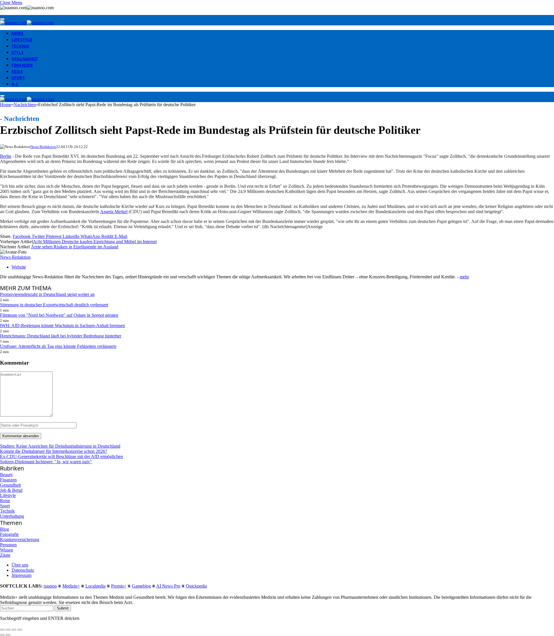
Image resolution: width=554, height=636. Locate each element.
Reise (17, 71)
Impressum (21, 575)
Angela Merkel (114, 211)
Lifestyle (22, 39)
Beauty (6, 474)
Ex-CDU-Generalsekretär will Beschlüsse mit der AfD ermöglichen (61, 456)
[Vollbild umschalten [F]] (14, 630)
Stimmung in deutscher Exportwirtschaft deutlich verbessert (54, 304)
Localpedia (95, 586)
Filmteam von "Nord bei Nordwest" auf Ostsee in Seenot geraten (59, 315)
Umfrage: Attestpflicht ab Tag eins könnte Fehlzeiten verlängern (58, 346)
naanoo (50, 586)
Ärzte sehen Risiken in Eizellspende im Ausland (74, 246)
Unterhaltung (12, 516)
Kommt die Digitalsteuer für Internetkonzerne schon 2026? (53, 451)
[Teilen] (8, 630)
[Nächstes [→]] (8, 635)
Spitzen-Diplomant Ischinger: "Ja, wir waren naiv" (46, 461)
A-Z (15, 84)
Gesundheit (25, 58)
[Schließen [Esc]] (2, 630)
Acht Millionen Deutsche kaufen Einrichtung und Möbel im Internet (95, 241)
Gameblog (141, 586)
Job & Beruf (11, 490)
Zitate (5, 555)
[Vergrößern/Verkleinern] (19, 630)
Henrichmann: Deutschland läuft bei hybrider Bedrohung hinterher (60, 335)
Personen (8, 544)
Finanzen (22, 65)
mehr (464, 276)
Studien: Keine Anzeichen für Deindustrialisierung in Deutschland (60, 446)
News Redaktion (43, 147)
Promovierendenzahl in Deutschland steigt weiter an (47, 294)
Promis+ (118, 586)
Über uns (20, 564)
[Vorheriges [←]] (2, 635)
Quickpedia (196, 586)
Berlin (5, 156)
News (18, 33)
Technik (20, 46)
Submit (63, 608)
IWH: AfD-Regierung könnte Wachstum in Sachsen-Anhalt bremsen (62, 325)
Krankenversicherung (19, 539)
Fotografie (9, 534)
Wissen (6, 549)
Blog (4, 529)
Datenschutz (23, 570)
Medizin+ (71, 586)
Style (18, 52)
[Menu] (2, 19)
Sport (18, 77)
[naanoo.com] (27, 22)
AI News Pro (168, 586)
